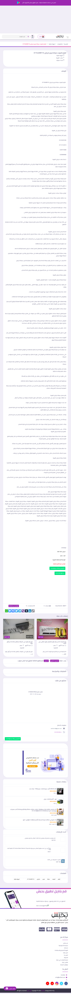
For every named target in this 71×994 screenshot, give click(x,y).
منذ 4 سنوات (59, 60)
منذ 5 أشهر (61, 645)
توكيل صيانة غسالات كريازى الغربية (57, 193)
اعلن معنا (65, 953)
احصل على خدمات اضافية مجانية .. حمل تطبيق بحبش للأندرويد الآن (39, 2)
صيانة (48, 879)
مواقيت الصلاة (64, 965)
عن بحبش (65, 943)
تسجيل (46, 661)
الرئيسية (66, 44)
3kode (43, 990)
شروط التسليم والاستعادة (61, 950)
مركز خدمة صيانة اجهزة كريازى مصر (57, 492)
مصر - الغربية (59, 58)
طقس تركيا (65, 962)
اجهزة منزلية (52, 44)
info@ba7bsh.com (60, 977)
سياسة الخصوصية (63, 945)
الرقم (59, 879)
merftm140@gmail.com (56, 728)
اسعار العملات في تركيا (62, 960)
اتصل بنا (66, 955)
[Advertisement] (35, 19)
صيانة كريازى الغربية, (54, 501)
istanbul (63, 975)
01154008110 (30, 879)
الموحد (53, 879)
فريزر (44, 879)
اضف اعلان (12, 989)
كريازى (38, 879)
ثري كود (29, 990)
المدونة (66, 957)
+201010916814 (59, 573)
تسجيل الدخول (54, 661)
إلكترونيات (59, 44)
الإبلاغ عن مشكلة (13, 606)
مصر (40, 36)
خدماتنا (66, 948)
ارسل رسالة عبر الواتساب (56, 568)
